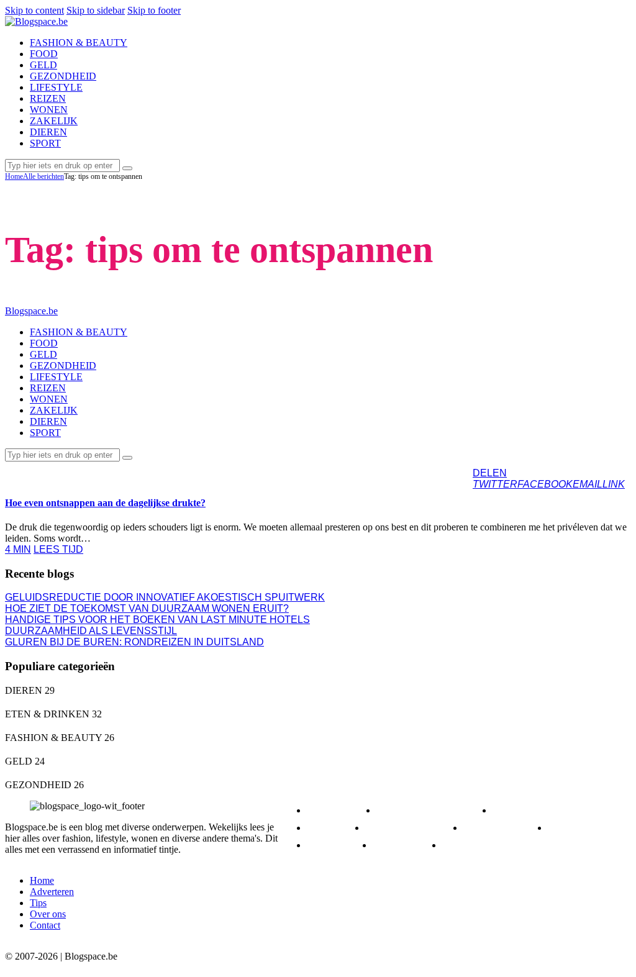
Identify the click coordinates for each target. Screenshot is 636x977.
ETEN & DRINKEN (431, 810)
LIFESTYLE (42, 472)
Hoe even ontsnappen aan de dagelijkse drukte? (105, 503)
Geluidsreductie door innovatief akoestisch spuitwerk (165, 597)
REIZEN (578, 827)
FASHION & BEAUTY (553, 810)
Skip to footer (154, 10)
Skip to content (34, 10)
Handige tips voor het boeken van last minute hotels (157, 619)
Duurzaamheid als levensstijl (91, 630)
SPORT (336, 845)
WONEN (404, 845)
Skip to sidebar (95, 10)
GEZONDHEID (411, 827)
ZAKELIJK (478, 845)
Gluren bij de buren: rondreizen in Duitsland (134, 642)
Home (14, 176)
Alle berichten (43, 176)
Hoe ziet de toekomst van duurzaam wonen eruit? (147, 608)
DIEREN (338, 810)
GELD (333, 827)
